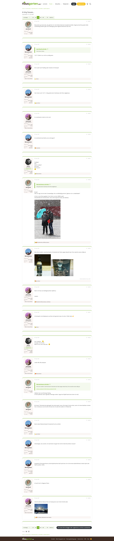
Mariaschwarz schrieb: (42, 184)
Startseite (44, 4)
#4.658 (89, 459)
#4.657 (89, 440)
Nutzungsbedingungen (71, 539)
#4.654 (89, 379)
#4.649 (89, 248)
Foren (50, 4)
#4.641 (89, 21)
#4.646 (89, 134)
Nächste (51, 17)
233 (38, 17)
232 (35, 17)
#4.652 (89, 337)
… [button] (45, 17)
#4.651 (89, 312)
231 (33, 17)
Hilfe (85, 539)
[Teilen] (86, 21)
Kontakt (53, 539)
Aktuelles (57, 4)
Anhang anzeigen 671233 (41, 389)
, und (43, 301)
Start (88, 539)
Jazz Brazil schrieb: (41, 49)
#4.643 (89, 64)
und (43, 242)
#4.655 (89, 401)
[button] (53, 4)
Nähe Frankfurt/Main (28, 78)
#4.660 (89, 498)
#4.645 (89, 113)
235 (43, 17)
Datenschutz (80, 539)
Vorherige (26, 17)
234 (40, 17)
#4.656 (89, 420)
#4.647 (89, 158)
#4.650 (89, 287)
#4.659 (89, 479)
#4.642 (89, 44)
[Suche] (90, 4)
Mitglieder (66, 4)
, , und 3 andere (44, 517)
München (30, 57)
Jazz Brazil (25, 14)
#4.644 (89, 89)
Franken (30, 173)
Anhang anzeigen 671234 (51, 389)
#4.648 (89, 179)
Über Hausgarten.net (60, 539)
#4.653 (89, 358)
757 (47, 17)
